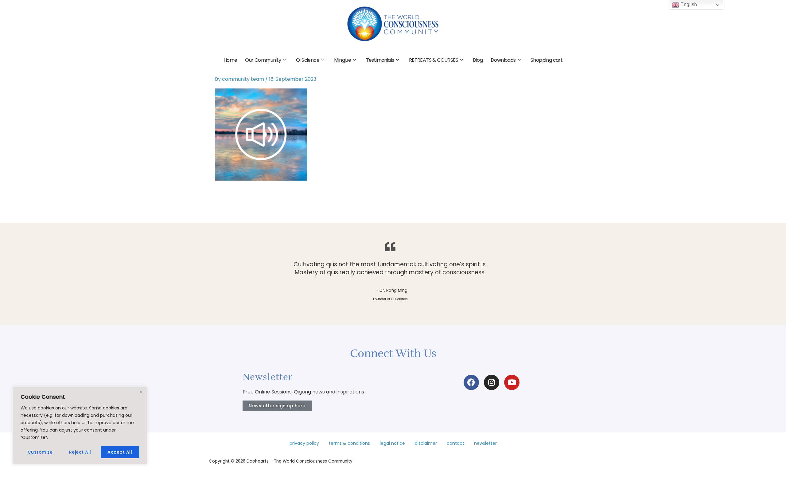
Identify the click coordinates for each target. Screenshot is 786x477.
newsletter (485, 443)
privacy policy (304, 443)
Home (230, 60)
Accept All (119, 452)
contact (455, 443)
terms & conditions (349, 443)
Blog (478, 60)
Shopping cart (546, 60)
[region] (79, 426)
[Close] (141, 392)
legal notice (392, 443)
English (688, 4)
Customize (40, 452)
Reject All (80, 452)
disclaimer (426, 443)
